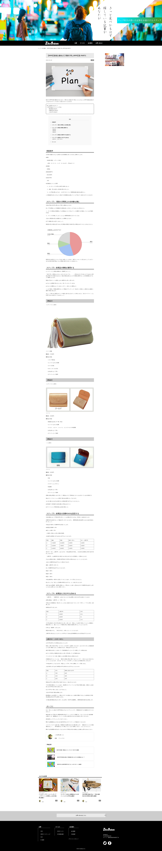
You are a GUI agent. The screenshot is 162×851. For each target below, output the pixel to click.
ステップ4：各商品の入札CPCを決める (60, 137)
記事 (76, 43)
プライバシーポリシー (74, 838)
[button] (39, 785)
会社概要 (73, 831)
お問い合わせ (99, 43)
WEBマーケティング (45, 834)
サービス (82, 43)
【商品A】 (54, 129)
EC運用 (42, 839)
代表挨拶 (73, 834)
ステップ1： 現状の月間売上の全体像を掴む (61, 124)
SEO (42, 831)
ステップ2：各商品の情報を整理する (60, 127)
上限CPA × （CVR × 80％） (57, 139)
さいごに (54, 141)
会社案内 (90, 43)
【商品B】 (54, 130)
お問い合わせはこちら (81, 815)
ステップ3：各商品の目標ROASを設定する (61, 134)
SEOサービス (60, 831)
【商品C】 (54, 132)
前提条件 (54, 122)
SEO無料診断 (60, 834)
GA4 (42, 837)
